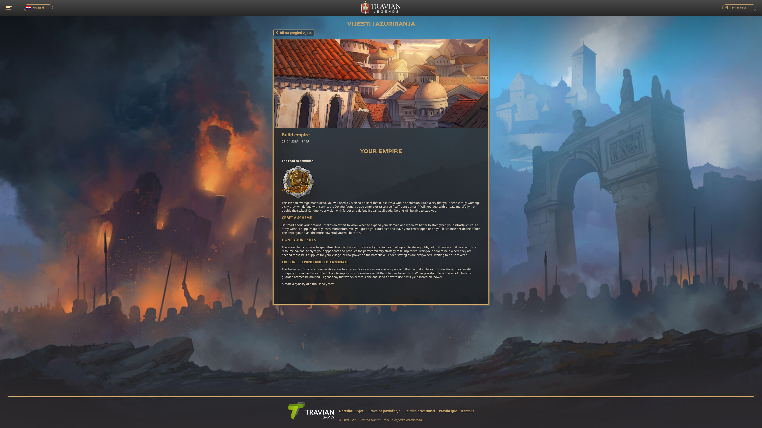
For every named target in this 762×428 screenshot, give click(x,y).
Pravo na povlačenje (384, 411)
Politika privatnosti (419, 411)
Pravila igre (448, 411)
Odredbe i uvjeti (352, 411)
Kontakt (467, 411)
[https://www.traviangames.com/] (311, 410)
